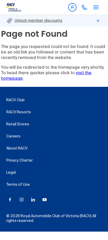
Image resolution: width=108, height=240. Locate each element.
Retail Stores (17, 124)
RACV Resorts (18, 112)
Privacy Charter (19, 160)
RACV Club (15, 100)
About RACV (17, 148)
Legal (11, 172)
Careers (13, 136)
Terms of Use (18, 184)
